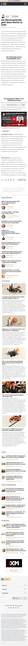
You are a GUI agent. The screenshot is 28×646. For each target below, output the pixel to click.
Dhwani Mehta (10, 508)
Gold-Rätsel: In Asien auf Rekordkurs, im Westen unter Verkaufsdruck (12, 222)
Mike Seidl (8, 15)
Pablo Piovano (11, 459)
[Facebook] (16, 608)
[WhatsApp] (9, 608)
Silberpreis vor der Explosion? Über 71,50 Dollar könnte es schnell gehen (13, 329)
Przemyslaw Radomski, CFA (13, 216)
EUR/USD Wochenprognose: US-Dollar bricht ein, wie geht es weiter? (16, 463)
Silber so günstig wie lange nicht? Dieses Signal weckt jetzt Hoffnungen (11, 203)
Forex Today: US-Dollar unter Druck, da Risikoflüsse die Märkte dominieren (12, 429)
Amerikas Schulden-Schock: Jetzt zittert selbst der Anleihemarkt (11, 243)
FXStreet (5, 3)
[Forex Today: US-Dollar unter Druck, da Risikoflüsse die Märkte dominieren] (14, 421)
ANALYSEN (3, 27)
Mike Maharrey (11, 206)
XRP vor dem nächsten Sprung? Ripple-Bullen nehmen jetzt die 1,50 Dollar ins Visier (12, 363)
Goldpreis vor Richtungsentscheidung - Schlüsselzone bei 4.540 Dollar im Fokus (11, 233)
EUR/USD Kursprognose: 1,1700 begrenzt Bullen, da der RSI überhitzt (16, 549)
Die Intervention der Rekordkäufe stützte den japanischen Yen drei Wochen (15, 542)
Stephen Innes (11, 264)
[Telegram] (11, 608)
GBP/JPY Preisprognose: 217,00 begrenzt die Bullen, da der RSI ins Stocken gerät (15, 534)
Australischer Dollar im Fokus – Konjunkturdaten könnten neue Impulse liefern (14, 478)
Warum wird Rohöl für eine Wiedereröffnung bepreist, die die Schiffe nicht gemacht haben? (15, 498)
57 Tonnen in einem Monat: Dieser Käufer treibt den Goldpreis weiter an (13, 297)
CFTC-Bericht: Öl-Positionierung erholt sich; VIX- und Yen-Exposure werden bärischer (15, 490)
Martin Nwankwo (11, 237)
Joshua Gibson (11, 502)
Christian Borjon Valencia (13, 529)
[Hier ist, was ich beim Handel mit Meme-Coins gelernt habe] (14, 387)
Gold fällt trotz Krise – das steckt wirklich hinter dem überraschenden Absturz (11, 271)
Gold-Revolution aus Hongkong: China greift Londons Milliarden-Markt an (12, 252)
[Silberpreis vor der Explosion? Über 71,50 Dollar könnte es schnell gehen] (14, 321)
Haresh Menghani (11, 473)
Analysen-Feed (22, 179)
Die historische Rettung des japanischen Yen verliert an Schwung (16, 470)
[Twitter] (13, 608)
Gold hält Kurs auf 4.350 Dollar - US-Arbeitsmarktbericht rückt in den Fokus (15, 513)
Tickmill (7, 16)
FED (4, 44)
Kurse (4, 48)
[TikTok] (18, 608)
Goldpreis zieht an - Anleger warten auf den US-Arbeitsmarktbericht (15, 505)
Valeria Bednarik (11, 466)
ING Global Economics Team (13, 275)
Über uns (4, 585)
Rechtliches (5, 593)
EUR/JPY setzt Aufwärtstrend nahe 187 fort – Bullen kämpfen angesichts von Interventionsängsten (16, 526)
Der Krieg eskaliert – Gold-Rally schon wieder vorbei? (10, 212)
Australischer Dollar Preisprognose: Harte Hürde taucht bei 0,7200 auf (16, 456)
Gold (18, 105)
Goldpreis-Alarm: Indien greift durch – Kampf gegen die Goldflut (11, 261)
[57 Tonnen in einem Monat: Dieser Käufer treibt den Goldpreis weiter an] (14, 289)
